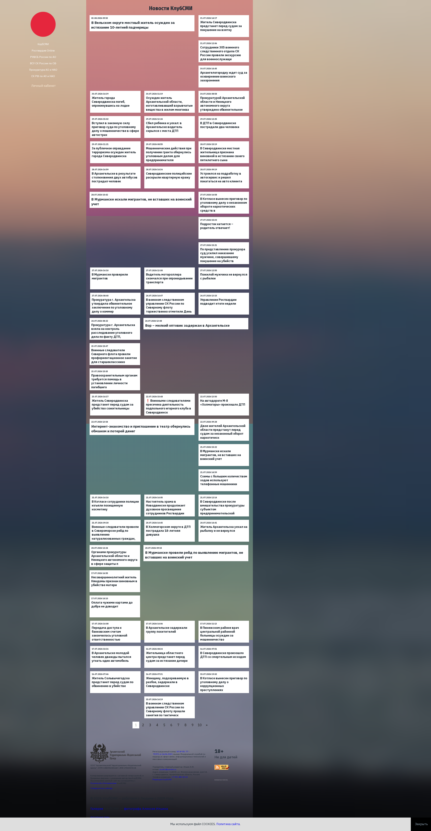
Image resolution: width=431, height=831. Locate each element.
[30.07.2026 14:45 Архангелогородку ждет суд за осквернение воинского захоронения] (224, 65)
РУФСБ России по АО (43, 57)
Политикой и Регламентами (103, 783)
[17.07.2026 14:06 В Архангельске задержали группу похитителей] (169, 620)
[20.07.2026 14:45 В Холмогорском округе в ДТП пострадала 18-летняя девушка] (169, 519)
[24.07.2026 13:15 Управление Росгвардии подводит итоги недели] (224, 292)
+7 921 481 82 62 (180, 777)
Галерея (96, 808)
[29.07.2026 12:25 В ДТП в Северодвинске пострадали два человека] (224, 116)
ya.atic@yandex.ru (167, 769)
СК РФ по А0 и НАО (43, 76)
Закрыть (421, 824)
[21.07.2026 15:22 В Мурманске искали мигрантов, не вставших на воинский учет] (224, 444)
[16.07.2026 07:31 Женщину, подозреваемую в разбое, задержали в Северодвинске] (169, 671)
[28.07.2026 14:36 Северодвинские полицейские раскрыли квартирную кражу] (169, 166)
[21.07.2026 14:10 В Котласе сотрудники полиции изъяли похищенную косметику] (115, 494)
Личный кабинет (43, 86)
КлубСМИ (43, 44)
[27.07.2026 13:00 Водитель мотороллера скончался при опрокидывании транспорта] (169, 267)
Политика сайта (228, 824)
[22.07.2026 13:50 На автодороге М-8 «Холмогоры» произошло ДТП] (224, 393)
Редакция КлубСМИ (162, 779)
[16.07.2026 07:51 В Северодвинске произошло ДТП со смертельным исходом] (224, 645)
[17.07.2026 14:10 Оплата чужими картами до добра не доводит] (115, 595)
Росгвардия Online (43, 50)
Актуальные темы (99, 817)
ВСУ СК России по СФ (43, 63)
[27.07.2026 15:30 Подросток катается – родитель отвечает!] (224, 217)
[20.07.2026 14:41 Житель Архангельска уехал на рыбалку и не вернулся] (224, 519)
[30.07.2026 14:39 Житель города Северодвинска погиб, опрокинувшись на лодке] (115, 90)
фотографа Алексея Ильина (146, 808)
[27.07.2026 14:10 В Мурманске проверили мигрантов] (115, 267)
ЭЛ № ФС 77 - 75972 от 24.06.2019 (171, 752)
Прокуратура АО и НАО (43, 69)
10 (200, 725)
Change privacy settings (101, 788)
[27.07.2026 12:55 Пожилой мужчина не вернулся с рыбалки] (224, 267)
